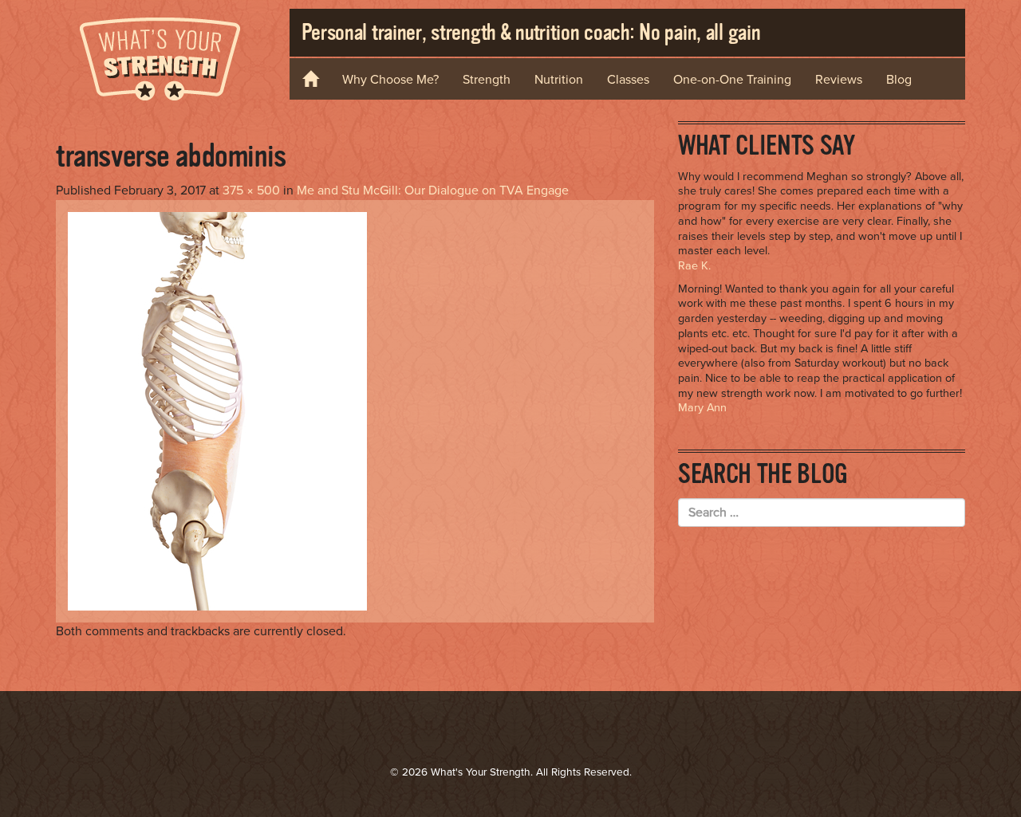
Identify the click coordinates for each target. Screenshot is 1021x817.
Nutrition (558, 80)
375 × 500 (251, 190)
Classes (628, 80)
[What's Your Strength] (160, 56)
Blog (899, 80)
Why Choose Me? (390, 80)
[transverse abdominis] (217, 410)
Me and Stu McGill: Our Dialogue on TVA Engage (433, 190)
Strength (486, 80)
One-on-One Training (732, 80)
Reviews (838, 80)
